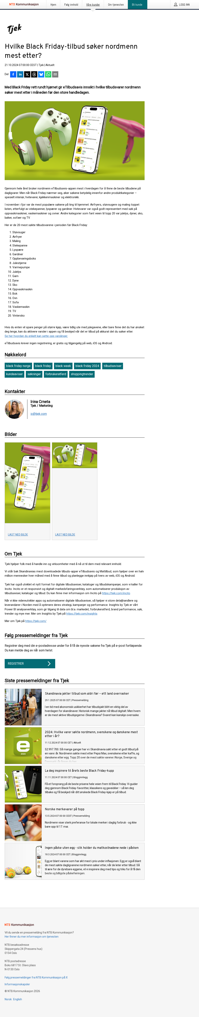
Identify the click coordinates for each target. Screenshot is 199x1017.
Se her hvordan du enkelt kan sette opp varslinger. (36, 336)
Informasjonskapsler (17, 984)
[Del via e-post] (55, 74)
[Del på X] (27, 74)
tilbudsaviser (112, 366)
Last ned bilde (18, 534)
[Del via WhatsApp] (48, 74)
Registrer (16, 663)
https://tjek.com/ (35, 621)
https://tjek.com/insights (81, 613)
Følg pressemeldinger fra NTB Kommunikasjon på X (36, 977)
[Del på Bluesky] (41, 74)
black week (63, 366)
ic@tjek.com (39, 414)
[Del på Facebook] (13, 74)
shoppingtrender (82, 374)
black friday (43, 366)
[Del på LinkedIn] (20, 74)
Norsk (8, 999)
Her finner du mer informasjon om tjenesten (31, 936)
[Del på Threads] (34, 74)
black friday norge (18, 366)
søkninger (34, 374)
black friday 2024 (87, 366)
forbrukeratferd (55, 374)
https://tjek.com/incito (116, 593)
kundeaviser (14, 374)
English (17, 999)
